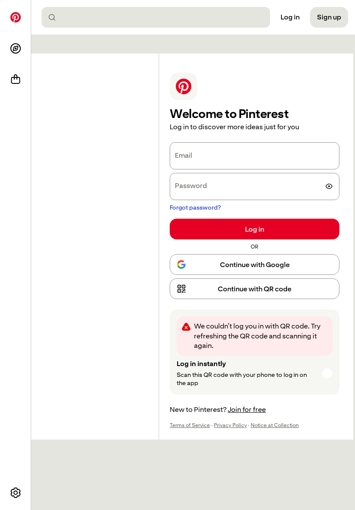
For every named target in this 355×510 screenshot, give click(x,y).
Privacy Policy (230, 425)
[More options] (15, 492)
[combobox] (159, 17)
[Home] (15, 17)
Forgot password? (195, 207)
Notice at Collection (275, 425)
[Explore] (15, 48)
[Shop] (15, 79)
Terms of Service (190, 425)
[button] (254, 288)
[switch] (329, 186)
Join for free (247, 409)
